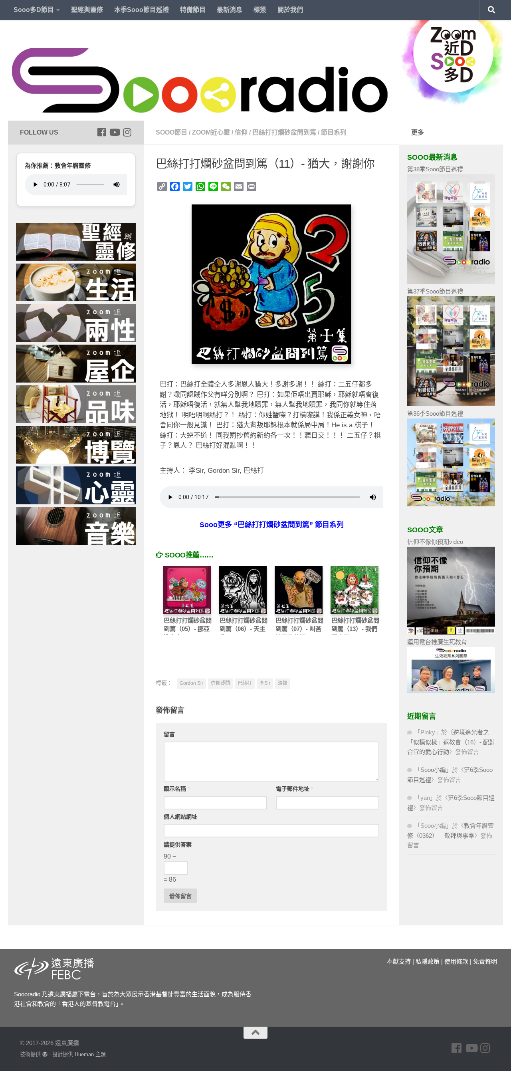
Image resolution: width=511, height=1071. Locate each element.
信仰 (241, 132)
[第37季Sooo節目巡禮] (451, 404)
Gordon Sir (191, 683)
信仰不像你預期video (435, 541)
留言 (169, 734)
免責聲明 (485, 961)
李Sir (264, 683)
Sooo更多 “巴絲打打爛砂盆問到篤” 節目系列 (272, 525)
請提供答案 (178, 844)
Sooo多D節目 (34, 9)
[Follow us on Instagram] (127, 132)
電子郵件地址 (294, 788)
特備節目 (193, 9)
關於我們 (290, 9)
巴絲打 (245, 683)
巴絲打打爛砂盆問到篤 (284, 132)
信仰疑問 (220, 683)
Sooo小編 (433, 769)
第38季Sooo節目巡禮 (435, 169)
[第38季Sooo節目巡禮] (451, 281)
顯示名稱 (177, 788)
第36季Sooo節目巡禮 (435, 413)
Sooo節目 (171, 132)
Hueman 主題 (90, 1054)
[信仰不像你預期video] (451, 632)
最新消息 (229, 9)
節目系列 (334, 132)
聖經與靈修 (87, 9)
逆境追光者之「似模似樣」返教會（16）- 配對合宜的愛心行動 (451, 742)
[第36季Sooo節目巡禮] (451, 504)
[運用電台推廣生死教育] (451, 690)
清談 (282, 683)
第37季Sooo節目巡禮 (435, 291)
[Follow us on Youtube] (114, 132)
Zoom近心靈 (211, 132)
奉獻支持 (399, 961)
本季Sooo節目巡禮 (141, 9)
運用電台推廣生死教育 (437, 642)
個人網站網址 (180, 816)
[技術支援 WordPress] (45, 1054)
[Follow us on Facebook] (101, 132)
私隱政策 (428, 961)
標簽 (260, 9)
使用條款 (456, 961)
